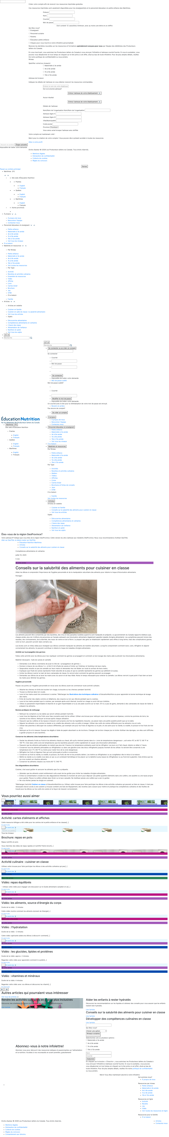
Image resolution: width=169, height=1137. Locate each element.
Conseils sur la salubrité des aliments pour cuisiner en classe (74, 510)
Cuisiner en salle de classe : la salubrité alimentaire (26, 312)
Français (23, 188)
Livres (54, 480)
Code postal (47, 124)
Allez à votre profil (35, 142)
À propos (51, 417)
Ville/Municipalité (49, 121)
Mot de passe (48, 22)
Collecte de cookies (40, 158)
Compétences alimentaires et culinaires (22, 323)
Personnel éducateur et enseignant (61, 427)
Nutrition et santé (14, 330)
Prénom (46, 12)
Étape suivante (21, 145)
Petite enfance (13, 229)
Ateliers (54, 473)
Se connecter (57, 375)
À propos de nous (14, 218)
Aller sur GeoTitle (7, 540)
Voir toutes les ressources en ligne (155, 1111)
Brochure (11, 288)
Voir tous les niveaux (15, 241)
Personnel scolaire (37, 33)
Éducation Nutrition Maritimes (30, 542)
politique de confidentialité (142, 1068)
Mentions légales (39, 154)
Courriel (46, 19)
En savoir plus (10, 800)
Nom (45, 16)
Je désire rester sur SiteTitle (25, 540)
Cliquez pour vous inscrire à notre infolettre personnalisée (51, 43)
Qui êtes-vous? (91, 1028)
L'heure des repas (14, 325)
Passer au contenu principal (10, 169)
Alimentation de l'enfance (17, 327)
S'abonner (90, 1059)
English (22, 186)
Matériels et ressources (57, 446)
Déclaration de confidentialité (43, 156)
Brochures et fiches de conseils (63, 485)
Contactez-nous (14, 223)
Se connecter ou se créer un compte (61, 348)
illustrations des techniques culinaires (83, 694)
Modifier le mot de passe (61, 399)
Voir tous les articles (15, 314)
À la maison (8, 243)
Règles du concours (40, 161)
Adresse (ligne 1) (49, 114)
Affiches (55, 478)
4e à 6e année (50, 69)
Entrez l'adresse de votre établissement (83, 93)
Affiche (10, 281)
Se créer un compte (59, 412)
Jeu (9, 290)
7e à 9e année (50, 72)
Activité (10, 272)
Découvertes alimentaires (17, 320)
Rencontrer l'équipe (15, 220)
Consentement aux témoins (15, 1134)
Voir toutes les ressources (17, 265)
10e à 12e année (51, 75)
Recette (145, 1104)
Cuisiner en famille (14, 309)
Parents (33, 37)
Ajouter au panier (8, 803)
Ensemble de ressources (17, 276)
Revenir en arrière (7, 145)
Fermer (84, 166)
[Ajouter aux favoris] (3, 800)
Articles (51, 501)
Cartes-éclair (13, 286)
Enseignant (34, 30)
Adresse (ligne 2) (49, 117)
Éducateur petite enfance (39, 40)
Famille (10, 299)
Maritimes (11, 425)
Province (46, 127)
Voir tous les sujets (15, 332)
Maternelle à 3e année (53, 66)
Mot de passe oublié (59, 380)
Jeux (53, 487)
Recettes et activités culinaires (19, 274)
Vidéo (10, 279)
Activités (55, 469)
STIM (10, 293)
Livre (9, 283)
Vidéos (54, 476)
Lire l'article (5, 1007)
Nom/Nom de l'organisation (53, 110)
